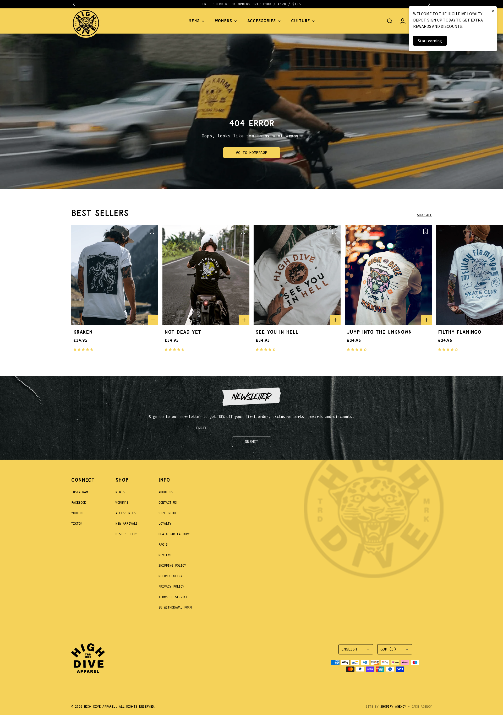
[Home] (86, 21)
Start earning (430, 40)
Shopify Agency (393, 706)
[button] (76, 4)
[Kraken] (114, 275)
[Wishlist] (152, 231)
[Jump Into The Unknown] (388, 275)
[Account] (403, 21)
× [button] (492, 11)
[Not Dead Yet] (205, 275)
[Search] (389, 21)
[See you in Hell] (297, 275)
